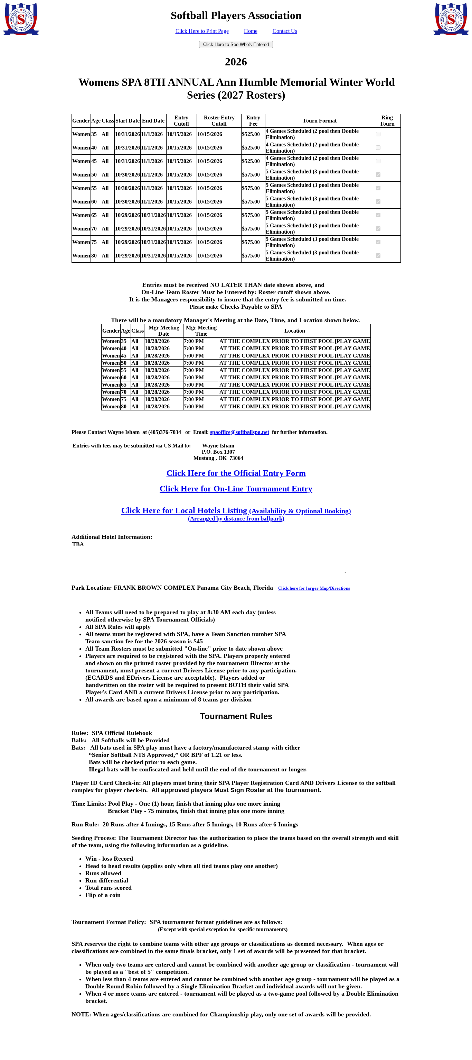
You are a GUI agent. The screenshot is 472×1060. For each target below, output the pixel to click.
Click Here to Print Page (202, 31)
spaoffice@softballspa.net (239, 432)
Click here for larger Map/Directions (314, 588)
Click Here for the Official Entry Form (236, 473)
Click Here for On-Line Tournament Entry (236, 488)
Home (250, 31)
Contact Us (285, 31)
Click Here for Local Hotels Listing (236, 514)
